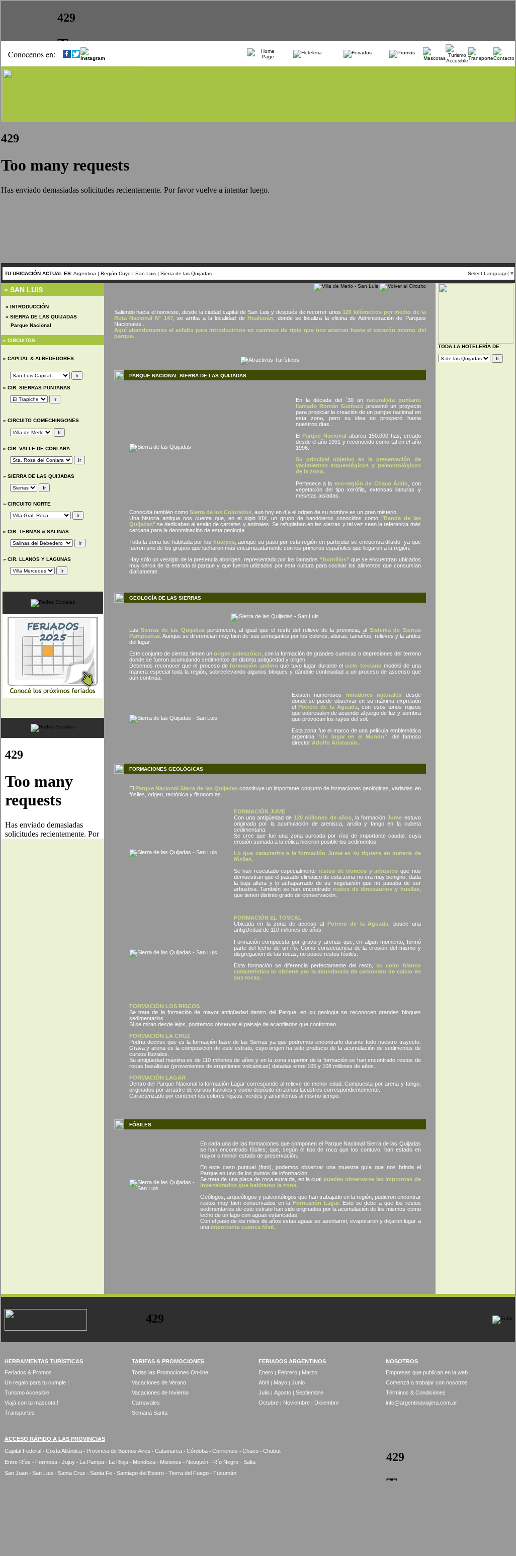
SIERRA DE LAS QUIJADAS (40, 476)
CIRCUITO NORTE (28, 504)
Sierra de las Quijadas (186, 273)
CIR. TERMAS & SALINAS (37, 531)
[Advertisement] (270, 1262)
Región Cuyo (116, 273)
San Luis (145, 273)
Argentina (84, 273)
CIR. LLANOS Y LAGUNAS (38, 559)
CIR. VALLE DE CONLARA (38, 448)
